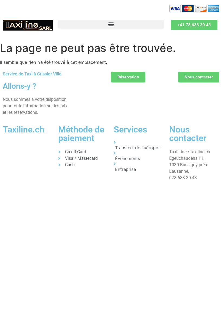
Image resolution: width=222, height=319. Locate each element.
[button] (111, 24)
